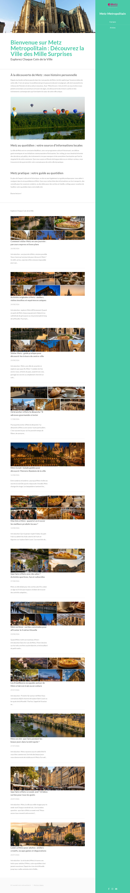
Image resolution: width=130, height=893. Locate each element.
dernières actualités (20, 156)
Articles (113, 28)
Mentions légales (39, 885)
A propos (112, 22)
